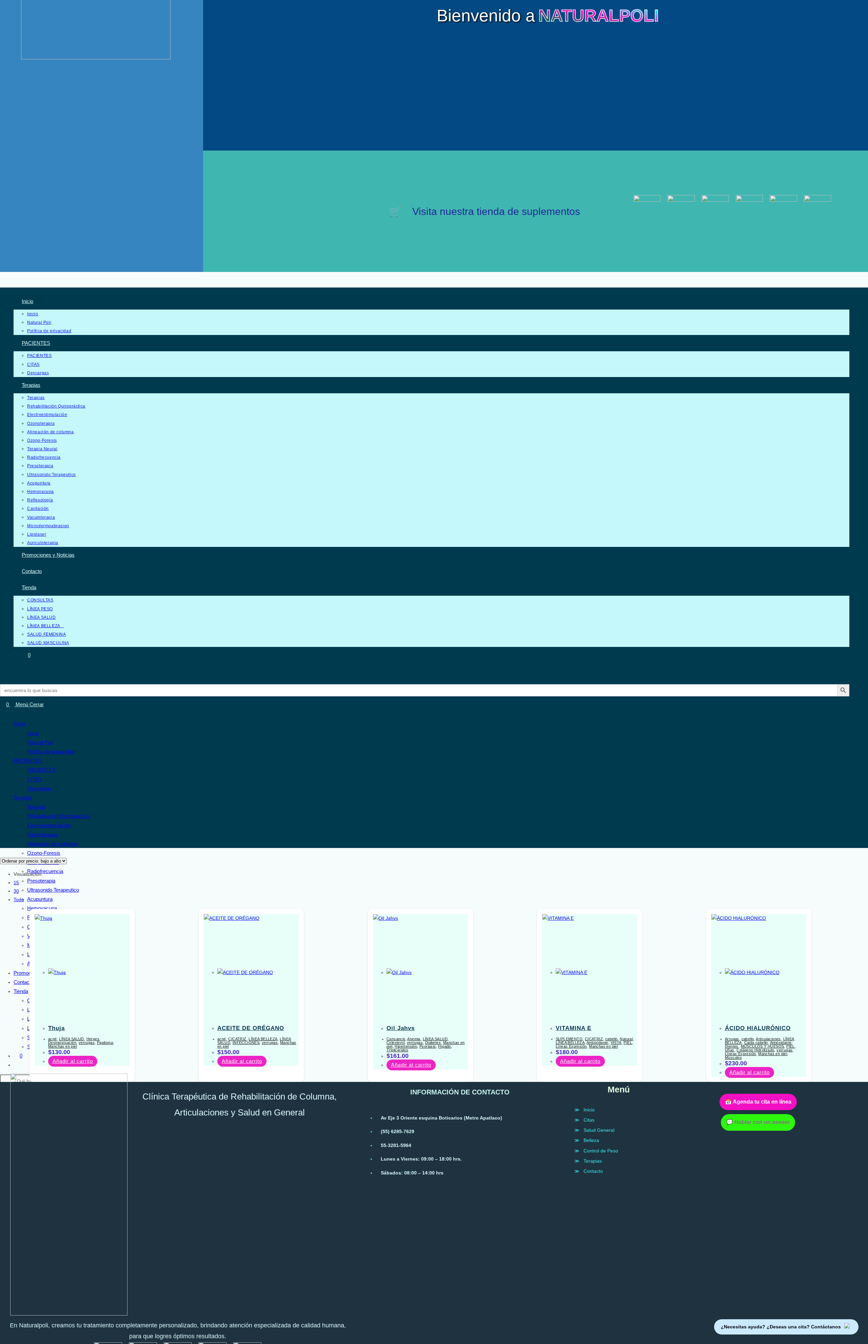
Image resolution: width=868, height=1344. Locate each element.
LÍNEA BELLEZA (263, 1039)
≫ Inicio (584, 1109)
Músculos (733, 1057)
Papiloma (105, 1043)
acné (52, 1039)
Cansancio (396, 1039)
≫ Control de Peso (596, 1150)
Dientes (731, 1046)
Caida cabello (756, 1043)
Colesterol (396, 1043)
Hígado (444, 1046)
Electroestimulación (49, 825)
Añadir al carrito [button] (73, 1061)
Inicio (19, 724)
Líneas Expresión (571, 1046)
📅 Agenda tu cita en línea (758, 1102)
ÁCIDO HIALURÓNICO (758, 1028)
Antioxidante (597, 1043)
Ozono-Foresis (43, 853)
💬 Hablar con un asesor (758, 1122)
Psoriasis (427, 1046)
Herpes (92, 1039)
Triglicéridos (397, 1050)
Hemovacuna (42, 908)
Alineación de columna (52, 844)
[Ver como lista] (5, 852)
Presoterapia (41, 881)
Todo (19, 899)
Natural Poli (40, 742)
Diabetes (433, 1043)
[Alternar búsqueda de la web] (24, 671)
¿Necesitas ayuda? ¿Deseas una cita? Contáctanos (781, 1326)
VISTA (616, 1043)
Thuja (56, 1028)
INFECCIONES (246, 1043)
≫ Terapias (588, 1161)
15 (16, 882)
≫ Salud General (594, 1130)
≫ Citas (584, 1120)
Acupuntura (40, 899)
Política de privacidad (50, 751)
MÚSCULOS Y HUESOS (762, 1046)
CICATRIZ (237, 1039)
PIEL (628, 1043)
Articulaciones (768, 1039)
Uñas (729, 1050)
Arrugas (732, 1039)
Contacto (24, 982)
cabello (611, 1039)
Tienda (21, 991)
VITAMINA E (573, 1028)
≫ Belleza (586, 1140)
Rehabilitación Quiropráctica (58, 816)
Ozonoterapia (42, 834)
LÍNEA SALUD (71, 1039)
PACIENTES (28, 761)
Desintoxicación (62, 1043)
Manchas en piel (62, 1046)
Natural (626, 1039)
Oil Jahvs (401, 1028)
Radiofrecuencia (45, 871)
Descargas (39, 788)
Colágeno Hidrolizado (755, 1050)
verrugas (87, 1043)
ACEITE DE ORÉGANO (250, 1028)
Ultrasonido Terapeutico (53, 890)
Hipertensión (406, 1046)
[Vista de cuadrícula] (2, 852)
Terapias (23, 798)
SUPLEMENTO (569, 1039)
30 (16, 891)
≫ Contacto (588, 1171)
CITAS (34, 779)
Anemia (413, 1039)
